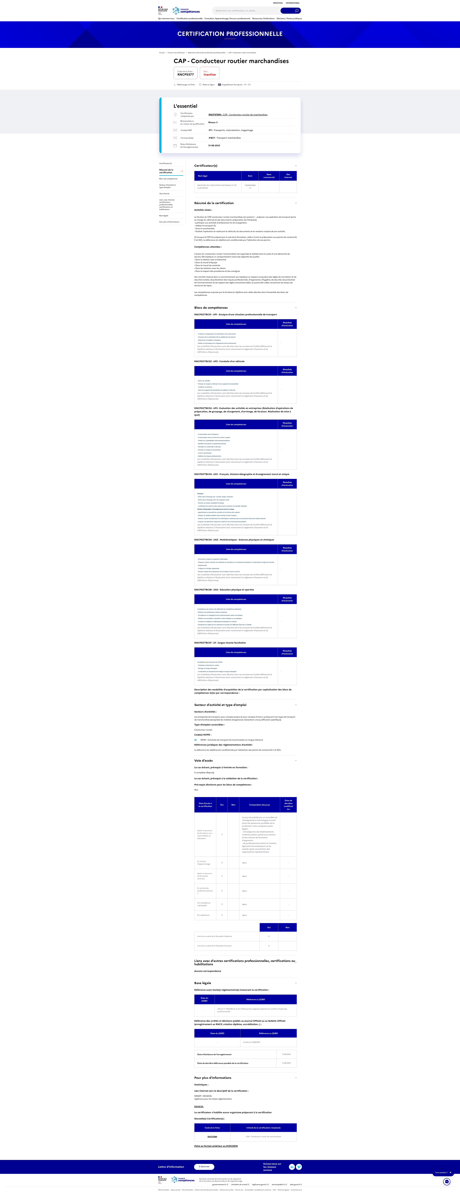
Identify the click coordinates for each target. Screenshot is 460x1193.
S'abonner (204, 1166)
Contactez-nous (296, 1190)
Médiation (278, 3)
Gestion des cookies (227, 1190)
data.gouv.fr (295, 1185)
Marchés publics (187, 1190)
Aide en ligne (208, 84)
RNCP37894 (212, 1136)
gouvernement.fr (219, 1185)
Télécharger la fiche (186, 84)
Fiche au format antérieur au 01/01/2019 (216, 1146)
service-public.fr (278, 1185)
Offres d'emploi (163, 1190)
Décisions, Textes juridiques (289, 18)
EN (249, 84)
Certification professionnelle (190, 18)
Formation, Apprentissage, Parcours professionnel (227, 18)
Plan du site (239, 1190)
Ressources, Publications (263, 18)
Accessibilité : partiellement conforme (258, 1190)
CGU (274, 1190)
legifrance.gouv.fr (259, 1185)
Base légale (202, 983)
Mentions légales (283, 1190)
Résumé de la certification (214, 203)
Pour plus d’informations (212, 1077)
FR (245, 84)
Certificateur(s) (205, 165)
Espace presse (175, 1190)
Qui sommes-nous (166, 18)
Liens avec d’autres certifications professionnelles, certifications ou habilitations (244, 962)
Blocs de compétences (211, 307)
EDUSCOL (199, 1106)
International (292, 3)
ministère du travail (239, 1185)
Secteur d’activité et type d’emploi (220, 704)
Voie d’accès (203, 760)
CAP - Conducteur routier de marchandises (238, 114)
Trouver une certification (176, 53)
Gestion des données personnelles (206, 1190)
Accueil (161, 53)
